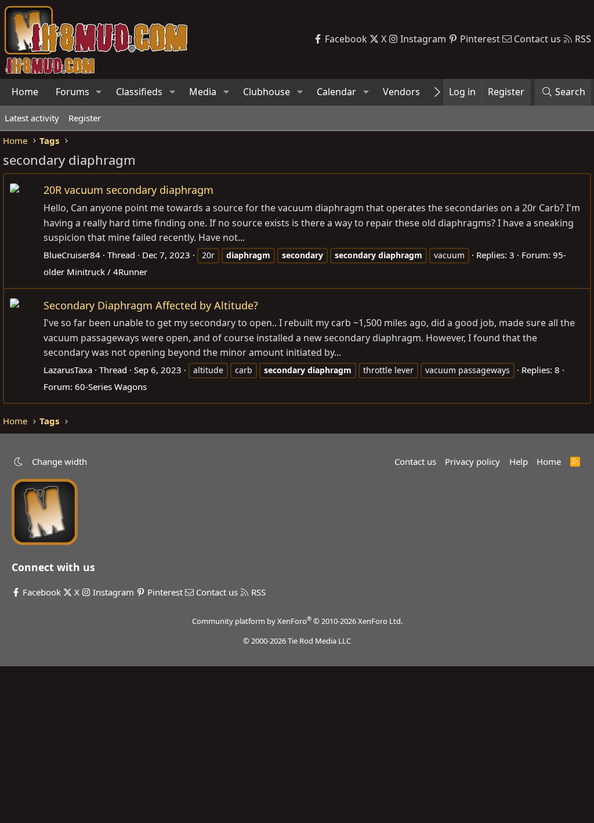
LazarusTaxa (68, 370)
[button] (98, 92)
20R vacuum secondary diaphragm (128, 190)
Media (202, 91)
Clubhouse (266, 91)
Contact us (415, 461)
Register (84, 118)
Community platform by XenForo (297, 621)
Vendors (401, 91)
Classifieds (139, 91)
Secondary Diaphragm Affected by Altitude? (151, 305)
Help (518, 461)
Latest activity (32, 118)
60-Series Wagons (111, 386)
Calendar (336, 91)
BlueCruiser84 (72, 255)
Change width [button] (59, 461)
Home (25, 91)
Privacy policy (472, 461)
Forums (72, 91)
